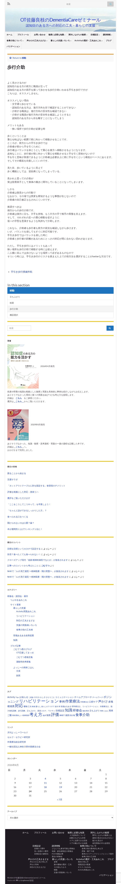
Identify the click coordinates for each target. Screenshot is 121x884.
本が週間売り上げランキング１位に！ (24, 529)
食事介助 (82, 714)
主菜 (18, 671)
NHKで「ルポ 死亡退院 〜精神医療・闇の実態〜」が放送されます (37, 571)
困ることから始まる (16, 473)
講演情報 (107, 34)
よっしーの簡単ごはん (23, 667)
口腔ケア (93, 701)
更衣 (56, 706)
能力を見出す (97, 840)
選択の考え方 (82, 862)
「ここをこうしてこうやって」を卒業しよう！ (29, 504)
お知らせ (23, 697)
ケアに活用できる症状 (77, 840)
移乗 (12, 303)
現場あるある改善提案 (23, 635)
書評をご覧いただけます (18, 498)
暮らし (38, 706)
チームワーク (97, 697)
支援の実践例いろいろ (26, 625)
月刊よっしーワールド (17, 732)
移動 (24, 58)
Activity (11, 697)
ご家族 (31, 697)
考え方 (35, 714)
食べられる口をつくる (17, 516)
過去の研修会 (57, 856)
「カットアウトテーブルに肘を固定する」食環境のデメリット (36, 485)
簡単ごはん (104, 711)
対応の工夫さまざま (25, 620)
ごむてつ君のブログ (22, 649)
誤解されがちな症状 (76, 838)
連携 (67, 715)
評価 (55, 714)
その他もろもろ (59, 867)
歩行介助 (14, 309)
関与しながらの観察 (77, 34)
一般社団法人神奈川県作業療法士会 (23, 746)
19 (60, 787)
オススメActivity (83, 867)
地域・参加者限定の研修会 (63, 851)
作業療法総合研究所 (16, 742)
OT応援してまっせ (25, 652)
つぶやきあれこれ (18, 600)
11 (45, 782)
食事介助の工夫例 (24, 629)
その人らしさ (39, 697)
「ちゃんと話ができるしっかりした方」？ (27, 510)
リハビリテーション (25, 616)
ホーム (9, 34)
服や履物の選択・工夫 (62, 864)
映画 (33, 706)
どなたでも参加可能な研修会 (64, 848)
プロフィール (22, 34)
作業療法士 (84, 702)
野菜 (71, 715)
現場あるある (66, 706)
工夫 (29, 706)
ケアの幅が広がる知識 (77, 843)
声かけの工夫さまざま (36, 40)
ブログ (109, 40)
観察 (48, 715)
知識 (15, 640)
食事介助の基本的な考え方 (91, 848)
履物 (25, 706)
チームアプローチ (83, 697)
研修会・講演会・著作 (17, 596)
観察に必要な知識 (56, 34)
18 (45, 787)
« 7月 (59, 799)
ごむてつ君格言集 (24, 657)
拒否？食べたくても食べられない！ (23, 554)
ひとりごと (50, 697)
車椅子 (62, 715)
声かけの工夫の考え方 (38, 862)
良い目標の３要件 (40, 851)
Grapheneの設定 (27, 880)
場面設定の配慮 (83, 864)
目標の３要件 (38, 848)
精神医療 (25, 715)
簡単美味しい (17, 715)
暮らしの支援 (19, 608)
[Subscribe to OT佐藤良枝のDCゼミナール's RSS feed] (8, 3)
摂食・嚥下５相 (87, 851)
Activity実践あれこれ (26, 611)
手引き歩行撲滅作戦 (21, 271)
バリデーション (13, 46)
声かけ (103, 701)
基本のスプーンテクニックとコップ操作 (97, 854)
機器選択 (14, 315)
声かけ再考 (33, 864)
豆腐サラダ (12, 479)
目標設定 (95, 34)
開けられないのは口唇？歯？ (20, 523)
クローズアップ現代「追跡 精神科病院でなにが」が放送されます (37, 560)
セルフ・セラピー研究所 (18, 737)
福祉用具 (85, 711)
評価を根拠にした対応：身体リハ (22, 492)
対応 (19, 705)
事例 (62, 701)
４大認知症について (76, 835)
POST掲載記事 (57, 854)
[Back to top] (114, 866)
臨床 (44, 715)
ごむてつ (45, 565)
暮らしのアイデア (47, 706)
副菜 (18, 675)
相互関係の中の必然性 (100, 843)
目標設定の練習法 (40, 854)
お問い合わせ (38, 34)
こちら (19, 447)
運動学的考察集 (23, 661)
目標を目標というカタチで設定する (23, 548)
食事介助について (14, 40)
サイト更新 (15, 604)
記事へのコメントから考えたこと (22, 565)
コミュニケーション (64, 697)
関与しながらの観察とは (101, 835)
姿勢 (54, 862)
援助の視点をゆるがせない (102, 838)
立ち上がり (15, 297)
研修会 (77, 710)
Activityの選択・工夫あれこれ (88, 40)
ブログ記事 (15, 645)
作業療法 (72, 701)
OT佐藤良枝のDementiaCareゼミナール (60, 20)
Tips (17, 697)
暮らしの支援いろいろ (60, 40)
